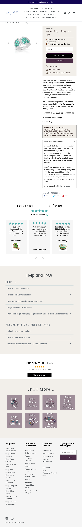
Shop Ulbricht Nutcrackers (11, 503)
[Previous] (36, 259)
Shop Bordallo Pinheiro (11, 455)
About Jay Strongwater (30, 475)
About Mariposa (28, 481)
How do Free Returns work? (39, 337)
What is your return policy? (39, 331)
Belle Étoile (9, 23)
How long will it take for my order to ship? (39, 301)
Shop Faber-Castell (11, 460)
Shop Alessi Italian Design (11, 449)
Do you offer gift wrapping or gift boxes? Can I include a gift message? (39, 314)
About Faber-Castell (30, 465)
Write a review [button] (40, 375)
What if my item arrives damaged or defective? (39, 344)
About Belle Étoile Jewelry (30, 451)
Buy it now (59, 61)
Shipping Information (47, 460)
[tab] (59, 142)
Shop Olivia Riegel (10, 492)
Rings (27, 23)
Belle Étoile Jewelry (18, 23)
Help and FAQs (48, 453)
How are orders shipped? (39, 288)
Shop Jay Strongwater (11, 471)
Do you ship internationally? (39, 307)
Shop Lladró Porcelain (10, 481)
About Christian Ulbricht (28, 458)
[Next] (43, 259)
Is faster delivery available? (39, 295)
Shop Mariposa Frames (11, 487)
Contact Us (46, 450)
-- (43, 465)
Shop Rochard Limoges (11, 497)
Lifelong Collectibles (17, 522)
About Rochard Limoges (31, 491)
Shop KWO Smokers (10, 476)
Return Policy (47, 456)
